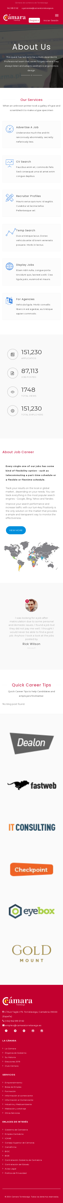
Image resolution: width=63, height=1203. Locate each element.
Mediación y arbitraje (15, 1108)
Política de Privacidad (15, 1173)
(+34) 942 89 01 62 (14, 1021)
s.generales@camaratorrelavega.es (37, 8)
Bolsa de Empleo (13, 1087)
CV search (23, 162)
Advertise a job (27, 127)
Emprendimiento (13, 1082)
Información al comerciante (19, 1095)
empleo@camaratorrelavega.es (23, 1025)
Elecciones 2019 (12, 1061)
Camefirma (10, 1147)
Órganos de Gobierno (15, 1053)
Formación (10, 1091)
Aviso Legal (10, 1168)
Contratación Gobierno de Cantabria (23, 1160)
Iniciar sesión (51, 20)
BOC (7, 1151)
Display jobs (25, 265)
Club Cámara (12, 1066)
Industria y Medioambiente (18, 1104)
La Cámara (10, 1048)
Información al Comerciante (19, 1100)
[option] (31, 626)
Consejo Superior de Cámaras (19, 1142)
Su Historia (10, 1057)
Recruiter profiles (28, 196)
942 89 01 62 (12, 8)
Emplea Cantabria (14, 1134)
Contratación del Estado (17, 1164)
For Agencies (25, 299)
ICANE (8, 1138)
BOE (7, 1155)
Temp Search (25, 230)
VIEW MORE (16, 530)
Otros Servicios (12, 1113)
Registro (34, 20)
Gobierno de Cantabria (16, 1129)
